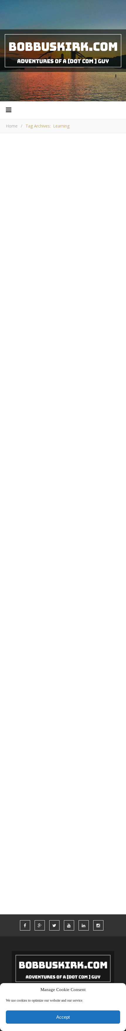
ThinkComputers (48, 325)
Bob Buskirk (40, 363)
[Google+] (26, 426)
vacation (51, 870)
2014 (55, 739)
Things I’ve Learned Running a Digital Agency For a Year (63, 255)
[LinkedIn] (68, 426)
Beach (101, 739)
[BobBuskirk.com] (63, 50)
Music (16, 804)
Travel (55, 859)
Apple (77, 739)
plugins (86, 815)
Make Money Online (32, 231)
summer (60, 837)
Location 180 (19, 646)
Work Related (100, 231)
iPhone (54, 782)
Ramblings (69, 231)
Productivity (58, 826)
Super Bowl (94, 837)
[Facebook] (12, 426)
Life (14, 794)
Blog (15, 750)
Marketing (101, 794)
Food (62, 761)
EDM (14, 761)
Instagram (22, 782)
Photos (18, 815)
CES (101, 750)
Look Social (17, 602)
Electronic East (21, 595)
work (53, 881)
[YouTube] (54, 426)
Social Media (25, 837)
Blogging (43, 750)
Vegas (79, 870)
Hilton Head (24, 772)
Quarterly (98, 826)
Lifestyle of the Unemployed (34, 639)
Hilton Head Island (74, 772)
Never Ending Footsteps (30, 668)
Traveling (86, 859)
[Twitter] (40, 426)
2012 (35, 739)
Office (41, 804)
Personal (95, 804)
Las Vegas (85, 782)
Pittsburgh (52, 815)
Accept (63, 1017)
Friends (88, 761)
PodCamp (20, 826)
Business (76, 750)
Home (12, 126)
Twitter (19, 870)
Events (37, 761)
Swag (15, 848)
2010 (14, 739)
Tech (38, 848)
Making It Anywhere (26, 653)
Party (66, 804)
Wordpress (23, 881)
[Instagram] (82, 426)
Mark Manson (19, 661)
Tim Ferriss (17, 675)
